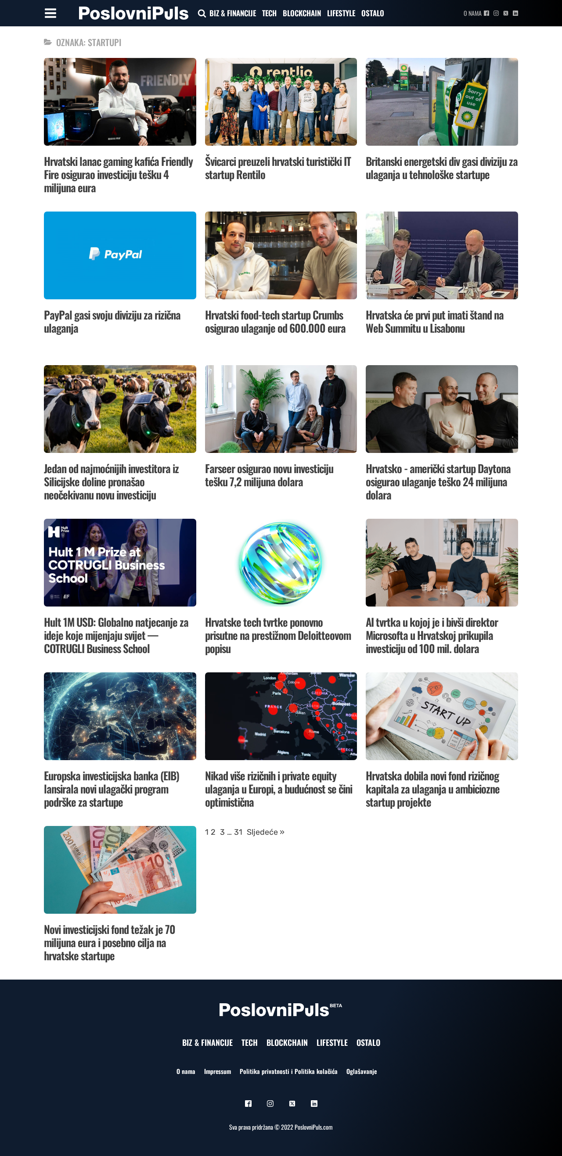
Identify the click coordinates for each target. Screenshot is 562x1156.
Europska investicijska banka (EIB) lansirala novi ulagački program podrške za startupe (111, 788)
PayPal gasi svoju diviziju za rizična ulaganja (112, 321)
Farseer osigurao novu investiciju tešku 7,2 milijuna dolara (269, 474)
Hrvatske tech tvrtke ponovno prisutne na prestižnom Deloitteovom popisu (278, 635)
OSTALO (372, 12)
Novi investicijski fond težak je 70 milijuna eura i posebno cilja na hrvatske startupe (109, 942)
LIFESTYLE (341, 12)
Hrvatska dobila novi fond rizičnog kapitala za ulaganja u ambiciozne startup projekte (433, 788)
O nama (473, 13)
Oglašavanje (361, 1071)
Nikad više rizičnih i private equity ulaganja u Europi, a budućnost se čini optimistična (278, 788)
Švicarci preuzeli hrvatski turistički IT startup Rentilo (278, 167)
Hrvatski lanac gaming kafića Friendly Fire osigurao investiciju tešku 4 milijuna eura (118, 174)
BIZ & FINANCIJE (232, 12)
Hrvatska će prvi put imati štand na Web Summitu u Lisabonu (435, 321)
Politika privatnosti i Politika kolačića (289, 1071)
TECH (269, 12)
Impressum (217, 1071)
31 (238, 832)
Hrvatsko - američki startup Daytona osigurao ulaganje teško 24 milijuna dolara (438, 481)
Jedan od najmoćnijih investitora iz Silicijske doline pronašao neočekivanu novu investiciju (111, 481)
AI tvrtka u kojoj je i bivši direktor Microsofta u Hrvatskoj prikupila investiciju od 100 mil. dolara (432, 635)
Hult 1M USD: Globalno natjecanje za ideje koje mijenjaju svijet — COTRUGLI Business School (116, 635)
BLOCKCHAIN (302, 12)
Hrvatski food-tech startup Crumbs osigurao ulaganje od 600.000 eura (275, 321)
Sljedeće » (266, 832)
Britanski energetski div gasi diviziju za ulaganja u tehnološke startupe (442, 167)
